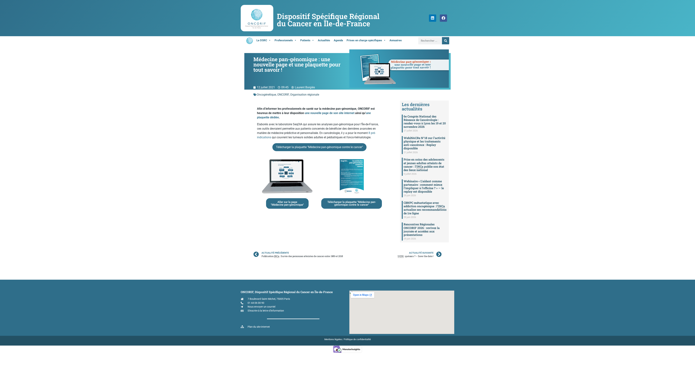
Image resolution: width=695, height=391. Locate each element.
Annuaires (395, 40)
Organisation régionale (304, 94)
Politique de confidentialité (357, 339)
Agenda (338, 40)
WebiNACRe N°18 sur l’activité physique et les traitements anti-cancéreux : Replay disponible (424, 143)
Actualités (324, 40)
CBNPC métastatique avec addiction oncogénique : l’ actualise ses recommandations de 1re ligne (425, 208)
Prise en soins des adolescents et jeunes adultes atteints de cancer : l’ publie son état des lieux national (424, 164)
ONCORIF (283, 94)
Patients (305, 40)
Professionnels (284, 40)
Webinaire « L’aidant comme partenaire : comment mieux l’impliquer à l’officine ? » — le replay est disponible (424, 186)
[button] (319, 147)
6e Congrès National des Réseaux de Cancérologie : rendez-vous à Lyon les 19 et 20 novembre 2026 (425, 121)
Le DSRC (261, 40)
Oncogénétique (266, 94)
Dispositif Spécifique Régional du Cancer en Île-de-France (328, 19)
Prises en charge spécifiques (364, 40)
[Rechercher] (445, 40)
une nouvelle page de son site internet (329, 113)
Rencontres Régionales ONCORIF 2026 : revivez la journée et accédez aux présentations (422, 229)
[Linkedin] (432, 18)
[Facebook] (443, 18)
